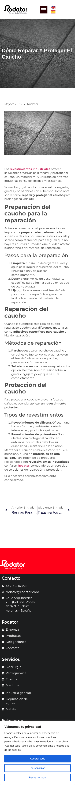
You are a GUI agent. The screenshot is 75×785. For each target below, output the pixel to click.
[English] (53, 7)
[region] (37, 753)
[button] (43, 9)
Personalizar (38, 767)
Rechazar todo (37, 777)
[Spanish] (53, 11)
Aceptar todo (37, 758)
